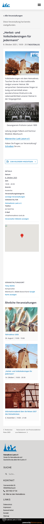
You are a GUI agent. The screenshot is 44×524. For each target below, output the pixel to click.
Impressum (7, 507)
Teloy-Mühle (10, 286)
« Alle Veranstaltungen (13, 15)
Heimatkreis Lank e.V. (13, 203)
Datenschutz (7, 504)
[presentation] (21, 319)
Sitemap (6, 516)
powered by (32, 522)
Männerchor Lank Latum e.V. (17, 138)
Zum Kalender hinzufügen (21, 162)
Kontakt (6, 513)
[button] (39, 4)
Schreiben (9, 146)
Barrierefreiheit (8, 510)
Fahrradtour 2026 (12, 334)
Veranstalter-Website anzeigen (17, 219)
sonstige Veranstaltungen (15, 197)
